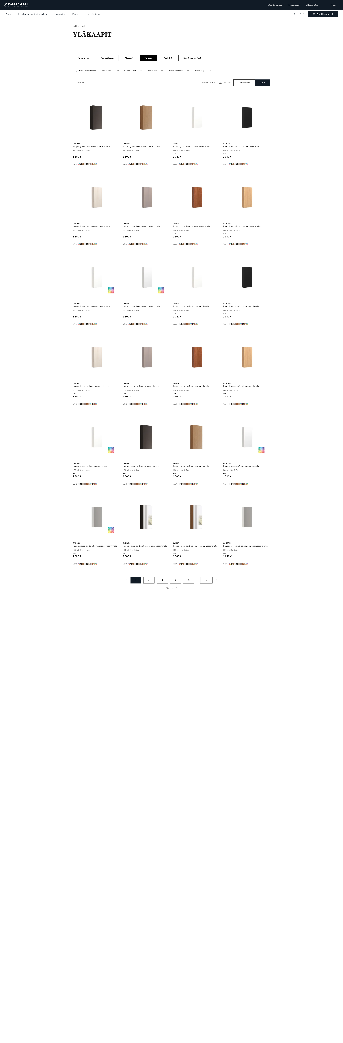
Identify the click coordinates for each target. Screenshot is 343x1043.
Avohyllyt (168, 58)
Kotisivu (76, 26)
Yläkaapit (148, 58)
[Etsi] (293, 14)
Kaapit (83, 26)
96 (229, 82)
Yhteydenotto (312, 5)
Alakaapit (129, 58)
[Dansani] (15, 5)
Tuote (262, 82)
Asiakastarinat (94, 14)
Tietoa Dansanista (274, 5)
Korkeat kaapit (107, 58)
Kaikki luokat (83, 58)
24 (220, 82)
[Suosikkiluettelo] (301, 14)
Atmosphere (244, 82)
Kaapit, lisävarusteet (192, 58)
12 (206, 580)
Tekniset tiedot (294, 5)
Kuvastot (76, 14)
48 (224, 82)
